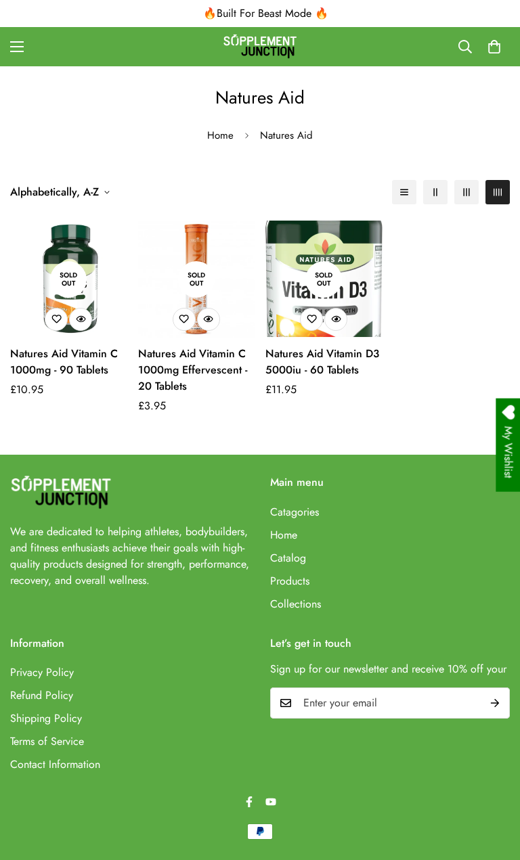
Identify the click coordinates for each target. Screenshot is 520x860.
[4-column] (497, 192)
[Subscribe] (495, 703)
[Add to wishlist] (56, 319)
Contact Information (55, 764)
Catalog (288, 558)
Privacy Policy (42, 672)
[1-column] (404, 192)
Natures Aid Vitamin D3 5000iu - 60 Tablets (322, 362)
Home (220, 135)
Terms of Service (47, 741)
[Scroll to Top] (493, 786)
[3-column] (466, 192)
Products (289, 581)
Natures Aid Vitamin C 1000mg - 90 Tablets (64, 362)
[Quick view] (80, 319)
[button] (494, 46)
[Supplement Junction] (260, 46)
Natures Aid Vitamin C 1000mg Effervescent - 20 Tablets (192, 370)
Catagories (294, 512)
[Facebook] (249, 801)
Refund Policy (41, 695)
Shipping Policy (46, 718)
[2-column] (435, 192)
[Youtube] (270, 801)
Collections (295, 604)
